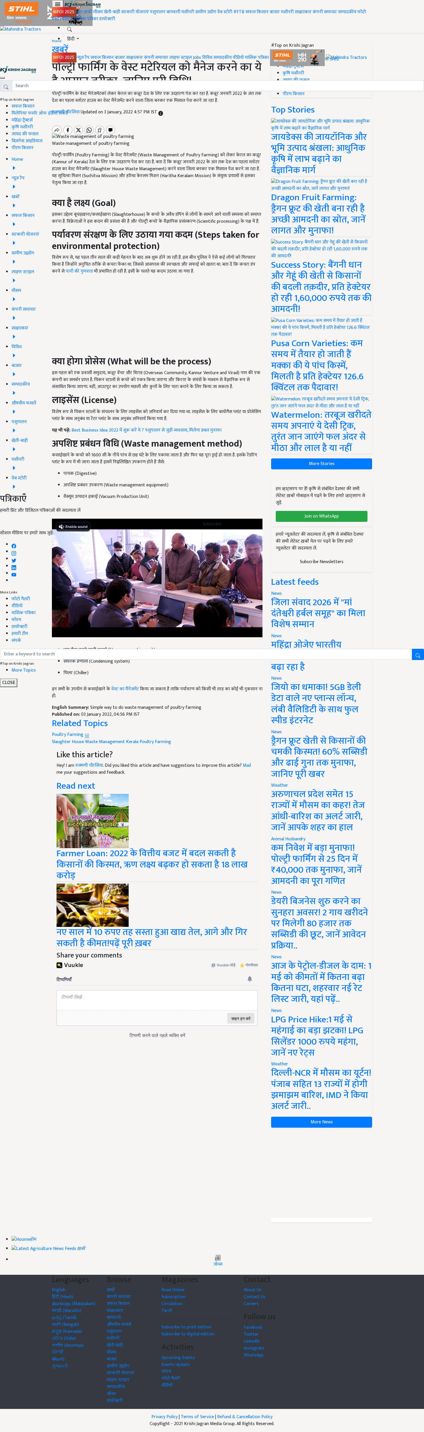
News (276, 732)
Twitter (251, 1334)
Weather (279, 785)
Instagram (254, 1348)
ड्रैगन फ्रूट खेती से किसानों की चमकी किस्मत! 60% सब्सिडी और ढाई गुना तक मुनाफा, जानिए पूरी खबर (319, 757)
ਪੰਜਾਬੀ (57, 1352)
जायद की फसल (25, 134)
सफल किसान (257, 12)
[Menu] (57, 4)
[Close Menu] (2, 78)
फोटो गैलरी (21, 599)
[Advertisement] (321, 1172)
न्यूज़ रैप (82, 57)
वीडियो (67, 19)
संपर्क (16, 640)
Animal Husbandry (288, 839)
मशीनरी (188, 12)
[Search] (69, 28)
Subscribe (212, 524)
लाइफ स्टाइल (180, 57)
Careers (251, 1304)
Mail (247, 765)
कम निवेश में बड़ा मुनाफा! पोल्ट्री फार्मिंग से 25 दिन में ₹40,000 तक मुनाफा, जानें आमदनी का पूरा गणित (316, 864)
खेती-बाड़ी (112, 12)
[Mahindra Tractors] (346, 57)
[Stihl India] (298, 57)
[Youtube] (14, 573)
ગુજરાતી (60, 1366)
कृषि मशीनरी (22, 127)
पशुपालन (157, 12)
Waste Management (105, 742)
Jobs (197, 57)
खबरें (111, 1290)
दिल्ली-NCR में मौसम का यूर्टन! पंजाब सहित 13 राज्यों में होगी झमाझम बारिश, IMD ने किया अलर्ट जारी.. (321, 1089)
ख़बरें (88, 12)
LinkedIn (252, 1341)
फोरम (16, 620)
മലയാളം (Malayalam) (73, 1304)
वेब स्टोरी (224, 12)
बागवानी (173, 12)
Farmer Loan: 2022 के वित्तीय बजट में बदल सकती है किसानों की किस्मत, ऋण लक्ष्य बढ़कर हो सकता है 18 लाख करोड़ (152, 864)
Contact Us (254, 1297)
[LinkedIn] (14, 566)
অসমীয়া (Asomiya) (68, 1345)
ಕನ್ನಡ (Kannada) (67, 1331)
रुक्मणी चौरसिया (89, 765)
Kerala (132, 742)
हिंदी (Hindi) (62, 1297)
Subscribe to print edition (186, 1327)
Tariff (167, 1311)
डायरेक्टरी (107, 19)
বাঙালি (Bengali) (65, 1324)
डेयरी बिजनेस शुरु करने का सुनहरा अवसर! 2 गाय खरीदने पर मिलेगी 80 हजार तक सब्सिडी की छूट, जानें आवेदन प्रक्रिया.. (319, 923)
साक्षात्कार (303, 12)
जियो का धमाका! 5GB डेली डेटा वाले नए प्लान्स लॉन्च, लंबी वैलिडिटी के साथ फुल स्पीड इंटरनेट (316, 704)
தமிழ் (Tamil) (64, 1318)
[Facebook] (14, 544)
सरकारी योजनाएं (135, 12)
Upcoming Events (178, 1358)
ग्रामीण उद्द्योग (118, 1366)
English (58, 1290)
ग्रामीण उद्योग (205, 12)
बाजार (275, 12)
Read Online (173, 1290)
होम (79, 12)
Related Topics (80, 723)
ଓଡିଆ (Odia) (64, 1338)
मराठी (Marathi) (66, 1311)
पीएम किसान (22, 148)
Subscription (174, 1297)
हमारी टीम (20, 634)
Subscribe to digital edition (188, 1334)
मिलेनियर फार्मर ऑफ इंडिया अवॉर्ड (40, 113)
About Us (252, 1290)
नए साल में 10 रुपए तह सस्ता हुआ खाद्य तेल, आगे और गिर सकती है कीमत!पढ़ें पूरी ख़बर (152, 938)
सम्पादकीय (347, 12)
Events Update (176, 1365)
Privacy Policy (164, 1417)
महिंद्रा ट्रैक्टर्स (22, 120)
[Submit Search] (418, 654)
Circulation (172, 1304)
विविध (207, 57)
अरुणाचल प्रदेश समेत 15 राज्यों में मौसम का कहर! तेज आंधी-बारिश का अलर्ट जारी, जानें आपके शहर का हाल (318, 811)
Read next (76, 786)
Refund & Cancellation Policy (245, 1417)
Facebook (253, 1327)
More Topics (24, 670)
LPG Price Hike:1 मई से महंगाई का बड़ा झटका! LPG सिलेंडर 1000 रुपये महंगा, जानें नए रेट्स (317, 1036)
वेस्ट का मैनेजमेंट (125, 689)
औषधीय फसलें (119, 1324)
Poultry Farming (68, 735)
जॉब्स (217, 1264)
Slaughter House (68, 742)
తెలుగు (58, 1359)
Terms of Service (197, 1417)
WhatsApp (254, 1355)
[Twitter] (14, 559)
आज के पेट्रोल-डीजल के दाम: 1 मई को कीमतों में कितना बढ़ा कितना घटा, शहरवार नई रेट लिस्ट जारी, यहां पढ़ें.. (321, 982)
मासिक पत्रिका (86, 19)
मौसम (98, 12)
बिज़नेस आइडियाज (27, 141)
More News (322, 1122)
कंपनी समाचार (325, 12)
